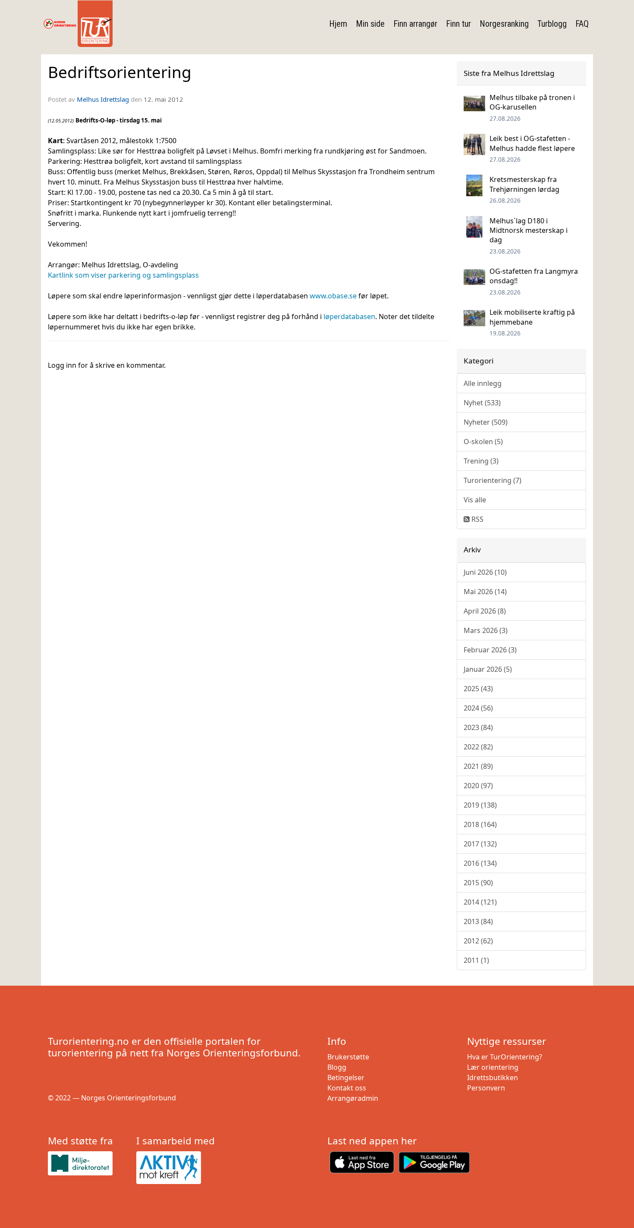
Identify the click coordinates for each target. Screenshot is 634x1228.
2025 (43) (478, 688)
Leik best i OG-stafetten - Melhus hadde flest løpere (532, 143)
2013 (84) (478, 921)
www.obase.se (333, 296)
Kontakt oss (346, 1088)
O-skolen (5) (483, 441)
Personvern (486, 1088)
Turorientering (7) (492, 480)
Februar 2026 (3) (490, 650)
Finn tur (458, 24)
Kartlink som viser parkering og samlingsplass (123, 275)
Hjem (338, 24)
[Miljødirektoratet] (88, 1163)
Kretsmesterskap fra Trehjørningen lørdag (524, 184)
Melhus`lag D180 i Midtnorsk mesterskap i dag (529, 230)
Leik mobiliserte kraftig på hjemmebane (532, 316)
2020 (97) (478, 785)
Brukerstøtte (348, 1057)
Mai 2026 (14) (485, 591)
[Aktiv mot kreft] (177, 1167)
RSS (476, 519)
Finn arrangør (415, 24)
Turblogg (552, 24)
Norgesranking (504, 24)
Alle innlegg (483, 383)
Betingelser (345, 1077)
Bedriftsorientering (119, 72)
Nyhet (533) (482, 402)
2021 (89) (478, 766)
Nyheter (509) (486, 422)
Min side (370, 24)
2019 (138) (480, 805)
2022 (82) (478, 747)
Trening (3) (481, 461)
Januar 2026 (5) (488, 669)
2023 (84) (478, 727)
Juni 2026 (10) (485, 572)
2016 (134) (480, 863)
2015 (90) (478, 882)
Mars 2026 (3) (486, 630)
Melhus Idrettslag (103, 99)
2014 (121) (480, 902)
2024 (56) (478, 708)
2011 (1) (476, 960)
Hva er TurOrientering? (504, 1057)
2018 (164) (480, 824)
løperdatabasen (349, 316)
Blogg (336, 1067)
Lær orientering (492, 1067)
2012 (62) (478, 941)
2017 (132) (480, 844)
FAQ (582, 24)
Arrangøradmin (352, 1098)
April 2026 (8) (485, 611)
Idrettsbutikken (492, 1077)
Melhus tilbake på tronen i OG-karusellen (532, 102)
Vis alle (475, 499)
